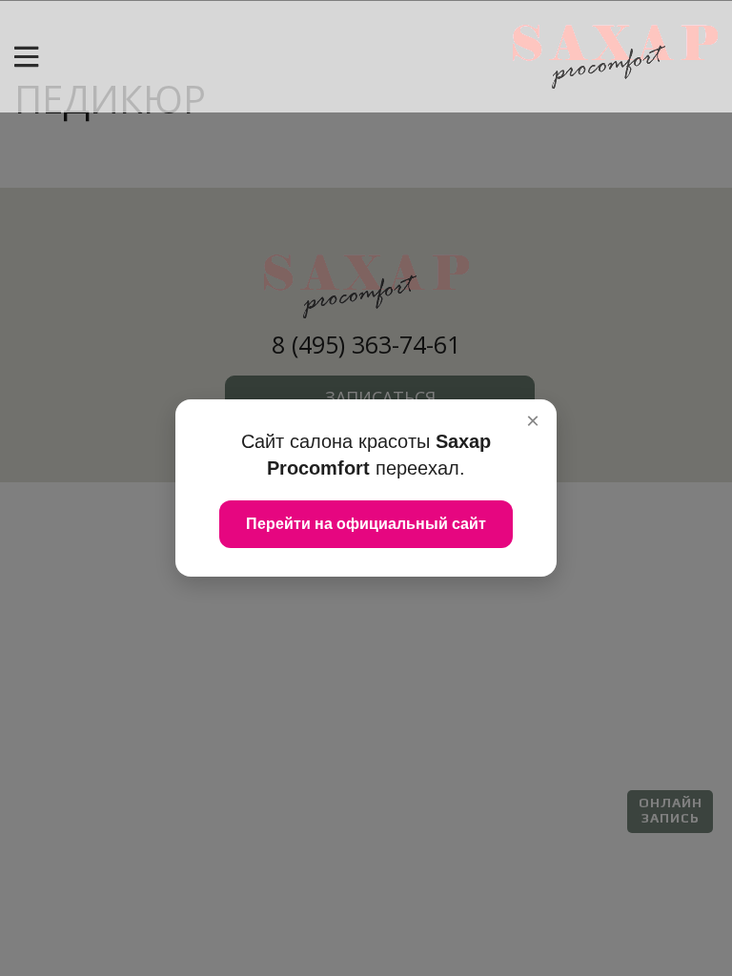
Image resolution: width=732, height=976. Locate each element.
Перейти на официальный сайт (366, 524)
